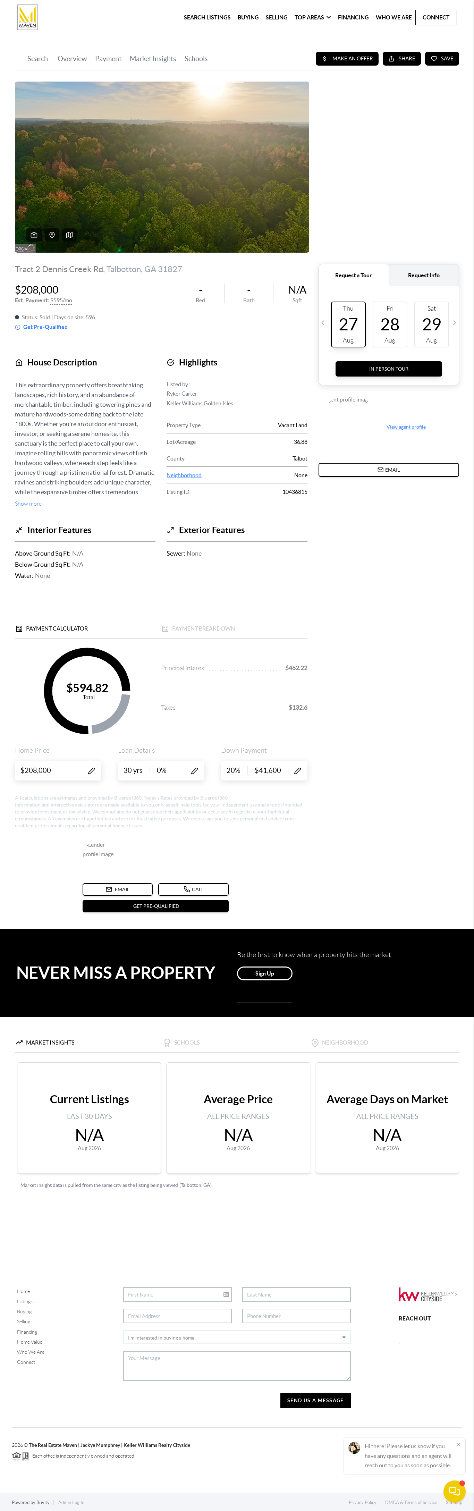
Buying (248, 17)
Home (23, 1291)
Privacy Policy (362, 1502)
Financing (353, 17)
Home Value (29, 1342)
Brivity (43, 1502)
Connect (436, 17)
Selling (277, 17)
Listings (25, 1301)
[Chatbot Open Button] (454, 1491)
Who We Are (394, 17)
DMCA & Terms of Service (411, 1502)
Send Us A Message (315, 1400)
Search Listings (207, 17)
